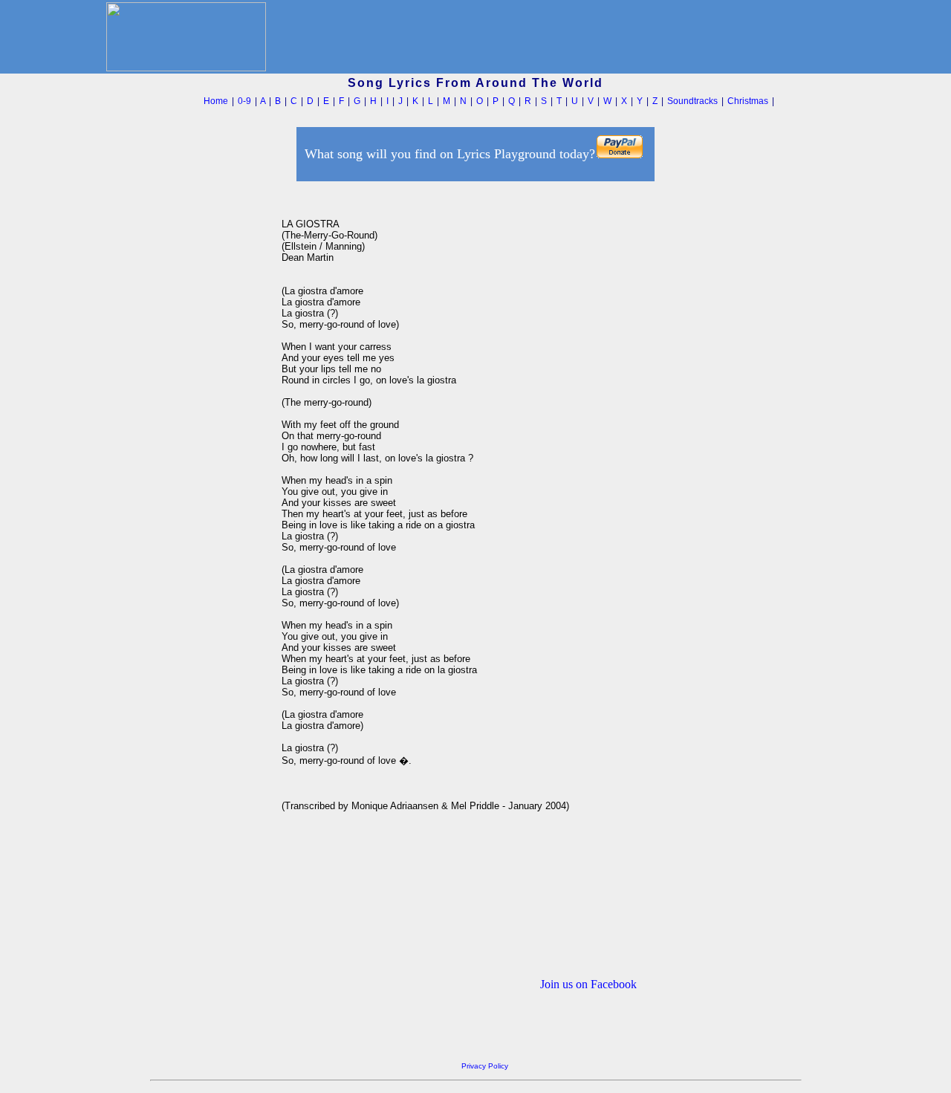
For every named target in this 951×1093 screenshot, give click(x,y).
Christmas (747, 101)
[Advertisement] (211, 408)
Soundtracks (692, 101)
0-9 (244, 101)
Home (216, 101)
